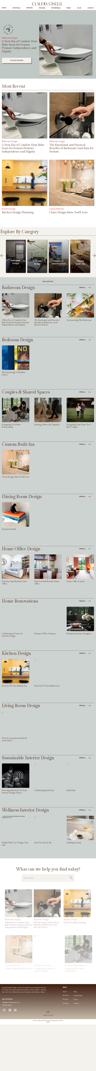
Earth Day (71, 790)
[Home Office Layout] (80, 567)
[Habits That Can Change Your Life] (15, 828)
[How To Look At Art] (48, 828)
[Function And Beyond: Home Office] (48, 567)
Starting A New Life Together (47, 425)
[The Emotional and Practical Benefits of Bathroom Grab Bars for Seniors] (72, 115)
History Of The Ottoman (45, 634)
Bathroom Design (10, 38)
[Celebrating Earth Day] (48, 776)
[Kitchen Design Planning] (24, 183)
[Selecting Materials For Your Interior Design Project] (15, 776)
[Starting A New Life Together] (48, 410)
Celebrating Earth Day (44, 790)
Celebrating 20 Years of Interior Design (12, 635)
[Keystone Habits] (15, 514)
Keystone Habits (9, 529)
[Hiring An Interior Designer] (80, 619)
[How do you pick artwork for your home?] (15, 723)
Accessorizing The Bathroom (79, 320)
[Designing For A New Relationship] (15, 410)
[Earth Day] (80, 776)
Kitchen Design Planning (17, 212)
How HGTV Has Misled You (14, 686)
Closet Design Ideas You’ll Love (68, 212)
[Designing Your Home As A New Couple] (80, 410)
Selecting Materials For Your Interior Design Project (14, 791)
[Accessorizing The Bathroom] (80, 305)
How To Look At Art (43, 843)
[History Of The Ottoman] (48, 619)
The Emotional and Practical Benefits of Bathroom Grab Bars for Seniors (72, 148)
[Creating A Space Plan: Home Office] (15, 567)
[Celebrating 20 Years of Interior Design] (15, 619)
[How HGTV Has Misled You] (48, 671)
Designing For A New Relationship (11, 426)
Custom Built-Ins (56, 209)
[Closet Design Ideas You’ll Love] (71, 183)
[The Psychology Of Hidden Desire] (15, 358)
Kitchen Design (8, 209)
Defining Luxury (74, 843)
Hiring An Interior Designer (79, 634)
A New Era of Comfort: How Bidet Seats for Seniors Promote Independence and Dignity (19, 46)
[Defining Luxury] (80, 828)
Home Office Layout (75, 581)
